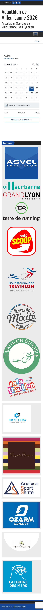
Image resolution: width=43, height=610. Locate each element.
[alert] (21, 105)
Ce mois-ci (21, 113)
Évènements (8, 59)
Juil (7, 113)
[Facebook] (19, 2)
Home (37, 41)
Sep (36, 113)
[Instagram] (13, 2)
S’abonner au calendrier (20, 120)
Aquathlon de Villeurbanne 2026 (19, 14)
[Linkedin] (16, 2)
